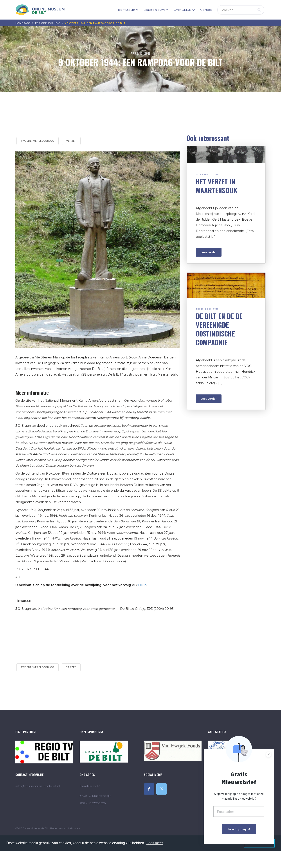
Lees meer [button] (154, 843)
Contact (206, 9)
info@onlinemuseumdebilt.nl (37, 786)
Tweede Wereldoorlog (37, 140)
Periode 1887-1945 (47, 23)
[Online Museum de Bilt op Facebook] (149, 789)
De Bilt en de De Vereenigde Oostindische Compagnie (219, 329)
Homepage (23, 23)
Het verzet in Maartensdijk (216, 185)
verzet (71, 140)
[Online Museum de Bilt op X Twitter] (161, 789)
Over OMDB (182, 9)
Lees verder (209, 252)
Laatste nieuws (154, 9)
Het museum (126, 9)
